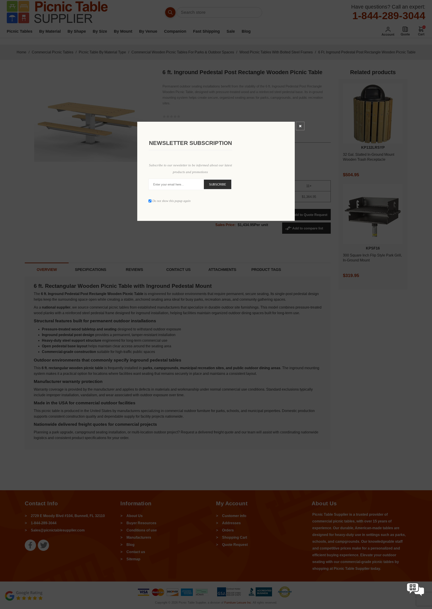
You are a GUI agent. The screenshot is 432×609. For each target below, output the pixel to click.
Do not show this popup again (171, 201)
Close (300, 126)
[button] (415, 600)
